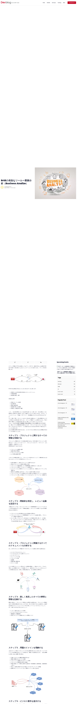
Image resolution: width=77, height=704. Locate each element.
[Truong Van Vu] (2, 187)
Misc (64, 2)
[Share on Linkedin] (41, 362)
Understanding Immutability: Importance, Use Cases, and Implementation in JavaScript (64, 425)
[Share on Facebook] (28, 362)
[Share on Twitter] (15, 362)
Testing (59, 2)
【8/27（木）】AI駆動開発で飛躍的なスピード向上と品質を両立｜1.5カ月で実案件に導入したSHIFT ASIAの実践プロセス (66, 373)
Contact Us (72, 2)
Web (44, 2)
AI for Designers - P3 (62, 403)
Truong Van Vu (7, 186)
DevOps (54, 2)
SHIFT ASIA (16, 2)
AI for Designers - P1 (62, 412)
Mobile (48, 2)
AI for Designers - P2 (62, 408)
